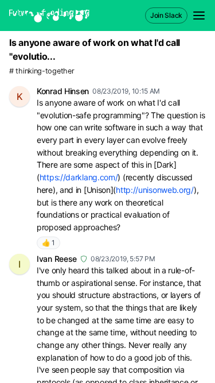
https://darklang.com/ (79, 177)
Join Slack (166, 15)
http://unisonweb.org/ (155, 190)
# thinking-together (41, 71)
